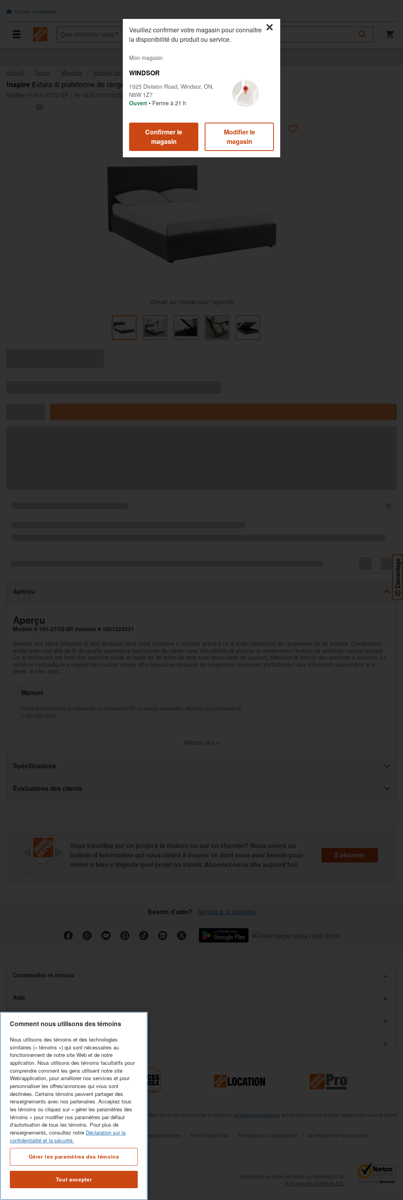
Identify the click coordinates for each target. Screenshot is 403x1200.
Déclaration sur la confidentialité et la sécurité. (68, 1136)
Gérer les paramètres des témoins (74, 1156)
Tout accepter (74, 1179)
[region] (74, 1106)
